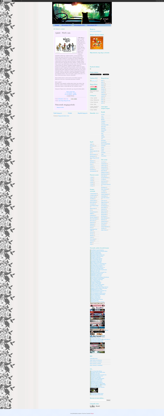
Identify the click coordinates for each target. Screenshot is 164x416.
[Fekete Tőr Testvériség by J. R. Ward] (97, 328)
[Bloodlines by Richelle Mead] (95, 253)
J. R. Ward (103, 179)
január (102, 87)
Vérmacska (92, 240)
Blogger (92, 413)
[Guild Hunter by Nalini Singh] (96, 261)
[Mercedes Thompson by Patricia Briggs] (97, 294)
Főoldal (57, 25)
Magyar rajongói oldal (70, 91)
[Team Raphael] (99, 386)
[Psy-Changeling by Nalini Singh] (96, 279)
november (103, 90)
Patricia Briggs (104, 207)
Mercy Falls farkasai (93, 218)
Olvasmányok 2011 (92, 25)
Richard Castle (103, 212)
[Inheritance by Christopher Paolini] (96, 268)
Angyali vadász (92, 197)
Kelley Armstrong (104, 189)
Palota (91, 227)
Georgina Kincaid (93, 212)
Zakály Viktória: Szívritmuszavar (96, 360)
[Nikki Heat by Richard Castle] (95, 275)
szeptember (103, 94)
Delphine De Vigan (104, 172)
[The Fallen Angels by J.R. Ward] (96, 258)
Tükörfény (92, 235)
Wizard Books (103, 156)
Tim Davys (103, 228)
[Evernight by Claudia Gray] (95, 257)
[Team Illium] (103, 384)
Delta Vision (103, 126)
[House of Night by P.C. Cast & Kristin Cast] (98, 263)
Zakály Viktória (104, 230)
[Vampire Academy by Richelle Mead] (97, 284)
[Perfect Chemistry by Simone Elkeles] (97, 278)
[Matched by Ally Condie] (95, 271)
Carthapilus (103, 121)
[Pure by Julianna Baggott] (95, 280)
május (102, 101)
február (102, 85)
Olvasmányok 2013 (66, 25)
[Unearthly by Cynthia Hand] (95, 283)
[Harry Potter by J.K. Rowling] (95, 262)
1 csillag (91, 177)
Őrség (91, 244)
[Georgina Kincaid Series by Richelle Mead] (97, 308)
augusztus (103, 96)
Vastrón (91, 237)
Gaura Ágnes (103, 175)
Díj (90, 147)
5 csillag (91, 184)
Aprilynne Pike (104, 167)
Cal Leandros (92, 204)
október (102, 92)
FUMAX (102, 131)
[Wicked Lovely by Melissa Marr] (96, 285)
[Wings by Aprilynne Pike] (95, 298)
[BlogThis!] (72, 99)
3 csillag (91, 180)
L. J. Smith (103, 190)
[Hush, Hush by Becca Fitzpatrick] (96, 266)
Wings (91, 242)
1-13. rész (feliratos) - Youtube (70, 93)
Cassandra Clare (104, 168)
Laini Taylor (103, 192)
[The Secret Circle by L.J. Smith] (96, 291)
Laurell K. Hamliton (104, 194)
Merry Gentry (92, 220)
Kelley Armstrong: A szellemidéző (96, 365)
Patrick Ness (103, 209)
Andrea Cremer (104, 165)
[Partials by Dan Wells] (94, 300)
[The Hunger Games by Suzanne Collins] (97, 264)
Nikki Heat (92, 225)
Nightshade (92, 224)
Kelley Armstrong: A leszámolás (96, 361)
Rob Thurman (103, 216)
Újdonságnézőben (93, 171)
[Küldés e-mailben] (71, 99)
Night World (92, 222)
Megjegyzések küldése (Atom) (63, 115)
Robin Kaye (103, 219)
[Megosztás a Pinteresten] (76, 99)
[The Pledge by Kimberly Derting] (96, 299)
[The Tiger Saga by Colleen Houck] (96, 341)
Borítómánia (92, 145)
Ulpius (102, 154)
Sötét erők (92, 232)
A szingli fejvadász (93, 195)
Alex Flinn (103, 162)
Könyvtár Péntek (93, 154)
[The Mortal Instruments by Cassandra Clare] (98, 272)
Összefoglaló (92, 169)
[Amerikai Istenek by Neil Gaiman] (97, 352)
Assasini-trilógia (93, 200)
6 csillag (91, 185)
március (102, 84)
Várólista (91, 166)
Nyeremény (92, 162)
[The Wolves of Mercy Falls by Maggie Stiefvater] (99, 287)
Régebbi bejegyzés (82, 113)
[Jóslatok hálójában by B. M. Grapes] (97, 317)
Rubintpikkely (61, 98)
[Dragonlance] (97, 334)
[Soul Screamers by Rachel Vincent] (96, 340)
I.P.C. (102, 138)
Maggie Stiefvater (104, 202)
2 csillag (91, 178)
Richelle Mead (103, 214)
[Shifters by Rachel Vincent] (95, 296)
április (102, 82)
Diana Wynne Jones (104, 174)
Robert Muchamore (104, 218)
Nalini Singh (103, 204)
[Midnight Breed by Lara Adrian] (96, 289)
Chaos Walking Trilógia (94, 205)
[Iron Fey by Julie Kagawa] (95, 295)
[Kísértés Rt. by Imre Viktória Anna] (97, 325)
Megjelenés (92, 160)
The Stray (91, 233)
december (103, 89)
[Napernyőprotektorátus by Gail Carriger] (97, 346)
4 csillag (91, 182)
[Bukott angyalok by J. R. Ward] (97, 348)
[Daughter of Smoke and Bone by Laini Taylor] (98, 288)
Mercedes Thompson (93, 217)
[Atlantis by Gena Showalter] (95, 252)
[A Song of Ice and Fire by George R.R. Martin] (98, 251)
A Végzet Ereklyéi (93, 193)
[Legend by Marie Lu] (106, 339)
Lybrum (102, 147)
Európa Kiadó (103, 130)
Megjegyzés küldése (60, 107)
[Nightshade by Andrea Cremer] (96, 274)
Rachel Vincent (104, 211)
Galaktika (103, 136)
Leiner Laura (103, 200)
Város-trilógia (92, 239)
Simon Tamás (103, 223)
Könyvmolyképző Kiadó (105, 143)
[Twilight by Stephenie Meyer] (95, 282)
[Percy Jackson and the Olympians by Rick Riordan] (99, 277)
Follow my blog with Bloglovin (95, 31)
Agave (102, 116)
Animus (102, 117)
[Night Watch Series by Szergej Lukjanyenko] (97, 310)
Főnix (102, 133)
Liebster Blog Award (93, 358)
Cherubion (103, 123)
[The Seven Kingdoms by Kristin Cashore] (98, 293)
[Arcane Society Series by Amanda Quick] (97, 304)
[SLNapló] (90, 69)
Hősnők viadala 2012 (94, 151)
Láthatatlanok (92, 215)
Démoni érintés (92, 208)
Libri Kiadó (103, 145)
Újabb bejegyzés (57, 113)
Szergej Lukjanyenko (105, 226)
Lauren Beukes (103, 196)
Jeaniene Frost (103, 182)
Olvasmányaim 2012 (79, 25)
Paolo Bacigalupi (104, 205)
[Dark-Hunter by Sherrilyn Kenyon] (96, 256)
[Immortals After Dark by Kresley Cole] (97, 267)
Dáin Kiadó (103, 128)
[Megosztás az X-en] (74, 99)
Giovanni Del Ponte (104, 177)
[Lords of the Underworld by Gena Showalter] (98, 269)
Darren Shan (103, 170)
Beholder (102, 119)
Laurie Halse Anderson (105, 197)
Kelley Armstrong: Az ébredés (95, 363)
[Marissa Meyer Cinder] (106, 330)
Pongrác (102, 149)
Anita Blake (92, 198)
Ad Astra (102, 114)
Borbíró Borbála (93, 202)
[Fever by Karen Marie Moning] (96, 259)
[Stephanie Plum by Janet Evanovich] (97, 312)
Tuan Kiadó (103, 152)
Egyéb (91, 149)
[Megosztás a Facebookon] (75, 99)
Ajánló (59, 100)
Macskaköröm (92, 156)
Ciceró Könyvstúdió (104, 124)
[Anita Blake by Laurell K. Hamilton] (97, 250)
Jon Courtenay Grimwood (105, 184)
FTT (91, 210)
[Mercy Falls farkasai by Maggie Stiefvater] (97, 336)
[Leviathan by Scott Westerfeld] (96, 339)
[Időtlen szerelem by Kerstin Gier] (97, 306)
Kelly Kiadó (103, 140)
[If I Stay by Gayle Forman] (95, 338)
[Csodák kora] (97, 332)
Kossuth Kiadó (103, 142)
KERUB (91, 213)
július (102, 80)
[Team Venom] (94, 392)
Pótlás (91, 164)
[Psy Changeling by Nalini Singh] (97, 323)
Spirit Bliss (103, 224)
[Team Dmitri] (93, 386)
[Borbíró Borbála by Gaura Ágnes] (97, 315)
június (102, 99)
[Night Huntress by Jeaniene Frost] (96, 273)
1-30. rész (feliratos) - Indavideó (70, 94)
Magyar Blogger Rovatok (65, 100)
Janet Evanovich (104, 181)
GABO (102, 135)
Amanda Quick (104, 163)
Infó (91, 152)
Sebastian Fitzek (104, 221)
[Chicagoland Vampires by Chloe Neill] (97, 255)
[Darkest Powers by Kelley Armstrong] (97, 301)
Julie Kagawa (103, 187)
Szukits (102, 150)
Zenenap (91, 167)
